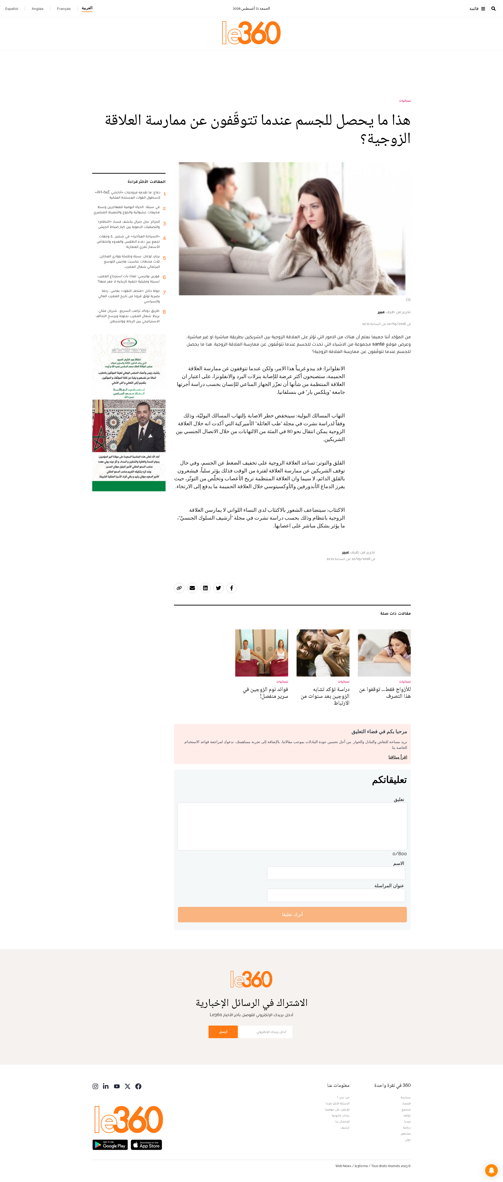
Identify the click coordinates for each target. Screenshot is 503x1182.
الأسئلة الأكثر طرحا (337, 1103)
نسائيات (405, 100)
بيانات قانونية (340, 1115)
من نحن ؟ (343, 1097)
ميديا (407, 1121)
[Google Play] (110, 1144)
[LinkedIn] (106, 1086)
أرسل (223, 1032)
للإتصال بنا (342, 1121)
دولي (408, 1139)
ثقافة (407, 1115)
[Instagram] (95, 1085)
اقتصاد (406, 1103)
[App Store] (146, 1144)
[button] (491, 1170)
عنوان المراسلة (389, 885)
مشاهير (406, 1133)
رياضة (407, 1127)
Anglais (37, 9)
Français (64, 9)
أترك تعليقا (292, 914)
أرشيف (345, 1127)
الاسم (398, 863)
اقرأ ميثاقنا (398, 757)
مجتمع (406, 1109)
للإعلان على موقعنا (337, 1109)
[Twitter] (127, 1086)
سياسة (406, 1097)
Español (11, 9)
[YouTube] (117, 1086)
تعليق (399, 799)
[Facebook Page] (138, 1086)
